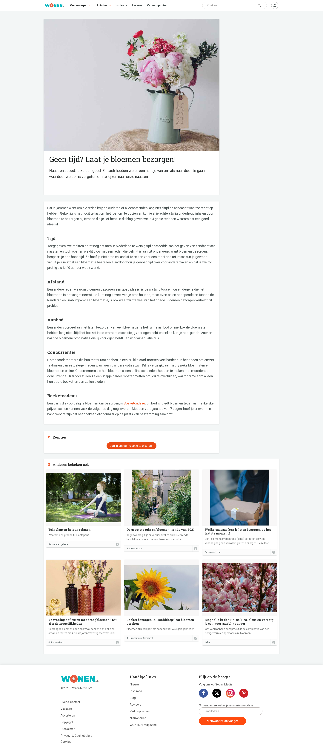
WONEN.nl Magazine (143, 725)
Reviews (137, 5)
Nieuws (135, 684)
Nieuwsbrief (138, 718)
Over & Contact (70, 702)
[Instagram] (230, 693)
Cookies (66, 741)
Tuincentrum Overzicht (141, 638)
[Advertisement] (251, 45)
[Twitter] (216, 693)
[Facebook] (203, 693)
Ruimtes (102, 5)
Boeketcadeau (134, 403)
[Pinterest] (243, 693)
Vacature (66, 709)
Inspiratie (121, 5)
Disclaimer (68, 729)
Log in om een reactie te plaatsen (131, 445)
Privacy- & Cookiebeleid (76, 735)
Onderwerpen (79, 5)
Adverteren (68, 715)
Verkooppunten (157, 5)
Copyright (67, 722)
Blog (133, 698)
